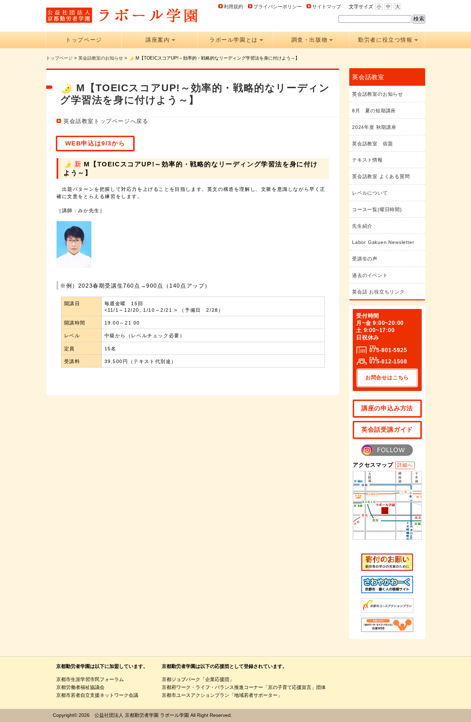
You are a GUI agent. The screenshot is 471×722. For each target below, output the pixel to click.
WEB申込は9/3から (95, 143)
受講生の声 (365, 258)
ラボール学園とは (233, 40)
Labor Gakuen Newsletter (383, 242)
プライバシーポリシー (277, 6)
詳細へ (404, 465)
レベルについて (370, 193)
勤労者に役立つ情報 (385, 40)
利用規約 (233, 6)
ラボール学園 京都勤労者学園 (122, 15)
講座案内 (158, 40)
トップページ (84, 40)
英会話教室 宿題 (372, 143)
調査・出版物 (309, 40)
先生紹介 (362, 226)
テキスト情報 (367, 160)
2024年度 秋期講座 (374, 127)
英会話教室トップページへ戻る (105, 121)
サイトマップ (326, 6)
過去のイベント (370, 275)
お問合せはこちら (387, 377)
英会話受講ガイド (387, 429)
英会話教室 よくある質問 (381, 176)
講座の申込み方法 (387, 408)
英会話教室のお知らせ (377, 94)
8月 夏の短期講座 (374, 110)
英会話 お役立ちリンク (378, 292)
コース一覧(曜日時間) (377, 209)
